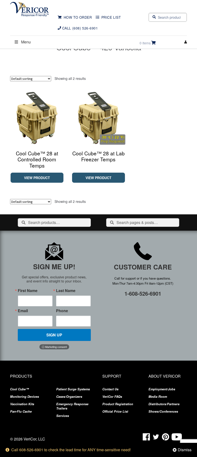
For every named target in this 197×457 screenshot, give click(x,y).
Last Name (65, 291)
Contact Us (110, 389)
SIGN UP (54, 335)
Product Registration (117, 404)
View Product (37, 177)
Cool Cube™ (19, 389)
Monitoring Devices (24, 396)
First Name (27, 291)
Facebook (146, 436)
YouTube (177, 436)
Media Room (157, 396)
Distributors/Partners (163, 404)
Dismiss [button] (184, 449)
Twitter (156, 436)
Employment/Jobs (161, 389)
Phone (62, 311)
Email (23, 311)
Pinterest (165, 436)
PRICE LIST (111, 17)
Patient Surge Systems (73, 389)
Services (62, 416)
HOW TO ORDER (78, 17)
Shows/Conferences (163, 411)
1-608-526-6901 (142, 293)
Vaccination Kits (22, 404)
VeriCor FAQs (112, 396)
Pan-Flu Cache (21, 411)
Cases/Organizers (69, 396)
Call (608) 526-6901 (80, 28)
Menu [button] (26, 42)
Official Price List (115, 411)
